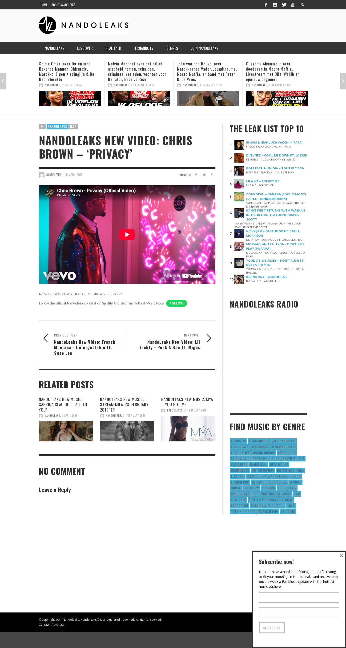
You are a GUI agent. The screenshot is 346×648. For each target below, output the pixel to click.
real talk (238, 499)
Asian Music (240, 458)
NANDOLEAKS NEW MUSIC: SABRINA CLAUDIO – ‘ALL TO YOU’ (63, 404)
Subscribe (272, 627)
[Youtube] (292, 4)
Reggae (287, 499)
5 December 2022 (211, 85)
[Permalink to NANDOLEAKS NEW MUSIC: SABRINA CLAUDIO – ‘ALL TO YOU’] (66, 431)
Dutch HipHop (263, 470)
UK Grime (288, 511)
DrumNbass (240, 470)
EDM (301, 470)
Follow (177, 303)
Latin (292, 487)
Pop (255, 493)
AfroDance (260, 446)
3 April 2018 (70, 415)
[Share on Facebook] (196, 174)
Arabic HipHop (263, 452)
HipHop (295, 482)
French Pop (240, 482)
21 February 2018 (134, 415)
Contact (44, 624)
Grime (282, 482)
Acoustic (238, 440)
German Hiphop (264, 482)
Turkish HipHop (243, 511)
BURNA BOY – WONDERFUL (266, 277)
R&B (73, 126)
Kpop (282, 487)
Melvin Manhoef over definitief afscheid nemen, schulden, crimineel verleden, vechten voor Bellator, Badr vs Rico (68, 71)
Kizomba (268, 487)
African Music (284, 440)
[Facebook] (265, 4)
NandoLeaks (52, 85)
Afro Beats (240, 446)
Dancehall (258, 464)
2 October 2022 (279, 95)
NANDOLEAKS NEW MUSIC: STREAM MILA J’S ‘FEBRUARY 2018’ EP (124, 404)
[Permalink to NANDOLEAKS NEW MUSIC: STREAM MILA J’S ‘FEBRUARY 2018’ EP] (127, 431)
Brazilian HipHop (266, 458)
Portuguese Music (276, 493)
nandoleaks (240, 493)
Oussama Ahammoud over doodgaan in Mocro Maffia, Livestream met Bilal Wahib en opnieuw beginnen (204, 71)
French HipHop (289, 476)
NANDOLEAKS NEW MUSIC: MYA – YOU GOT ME (187, 401)
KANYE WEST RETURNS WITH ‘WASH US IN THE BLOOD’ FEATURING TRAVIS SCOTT (276, 214)
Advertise (58, 624)
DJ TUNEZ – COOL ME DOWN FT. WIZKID (276, 155)
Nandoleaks (57, 126)
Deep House (279, 464)
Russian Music (262, 505)
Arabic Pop (287, 452)
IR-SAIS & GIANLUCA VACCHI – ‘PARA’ (274, 142)
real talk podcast (264, 499)
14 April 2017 (74, 174)
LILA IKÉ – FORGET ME (262, 181)
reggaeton (239, 505)
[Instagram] (274, 4)
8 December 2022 (142, 85)
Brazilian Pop (293, 458)
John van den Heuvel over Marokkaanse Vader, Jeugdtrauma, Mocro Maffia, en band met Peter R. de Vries (138, 71)
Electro (237, 476)
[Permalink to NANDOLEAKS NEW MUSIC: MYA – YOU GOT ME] (188, 428)
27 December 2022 (74, 85)
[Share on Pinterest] (212, 174)
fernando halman (260, 476)
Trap (291, 505)
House (236, 487)
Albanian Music (283, 446)
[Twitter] (283, 4)
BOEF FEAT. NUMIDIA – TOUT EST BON (275, 168)
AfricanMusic (259, 440)
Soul (280, 505)
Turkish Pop (268, 511)
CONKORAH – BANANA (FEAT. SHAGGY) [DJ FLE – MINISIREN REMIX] (276, 196)
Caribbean (239, 464)
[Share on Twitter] (204, 174)
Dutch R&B (286, 470)
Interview (251, 487)
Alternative (240, 452)
